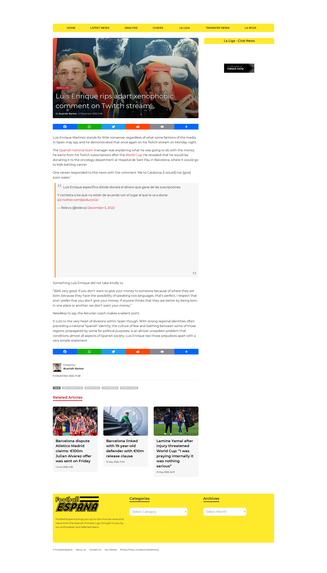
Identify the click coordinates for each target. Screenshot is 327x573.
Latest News (99, 28)
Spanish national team (76, 150)
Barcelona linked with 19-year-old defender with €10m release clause (125, 448)
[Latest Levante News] (270, 47)
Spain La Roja (129, 388)
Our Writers (111, 549)
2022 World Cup (72, 388)
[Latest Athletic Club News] (214, 47)
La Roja (250, 28)
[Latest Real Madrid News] (235, 54)
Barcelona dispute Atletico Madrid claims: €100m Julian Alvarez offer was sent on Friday (73, 451)
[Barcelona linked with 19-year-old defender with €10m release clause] (125, 421)
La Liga (184, 28)
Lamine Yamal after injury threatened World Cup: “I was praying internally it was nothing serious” (174, 453)
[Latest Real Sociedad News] (249, 54)
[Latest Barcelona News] (228, 47)
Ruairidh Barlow (68, 113)
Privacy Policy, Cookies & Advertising (139, 549)
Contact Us (95, 549)
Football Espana (63, 549)
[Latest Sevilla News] (256, 54)
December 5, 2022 (101, 208)
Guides (158, 28)
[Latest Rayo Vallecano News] (221, 54)
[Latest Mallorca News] (207, 54)
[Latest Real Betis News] (228, 54)
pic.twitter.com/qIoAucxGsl (77, 200)
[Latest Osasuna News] (214, 54)
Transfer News (218, 28)
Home (71, 28)
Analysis (131, 28)
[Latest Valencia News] (263, 54)
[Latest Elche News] (242, 47)
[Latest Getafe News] (256, 47)
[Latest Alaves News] (207, 47)
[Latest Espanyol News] (249, 47)
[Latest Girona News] (263, 47)
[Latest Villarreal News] (270, 54)
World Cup (134, 155)
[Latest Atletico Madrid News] (221, 47)
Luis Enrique (110, 388)
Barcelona (63, 88)
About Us (81, 549)
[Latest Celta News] (235, 47)
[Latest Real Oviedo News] (242, 54)
